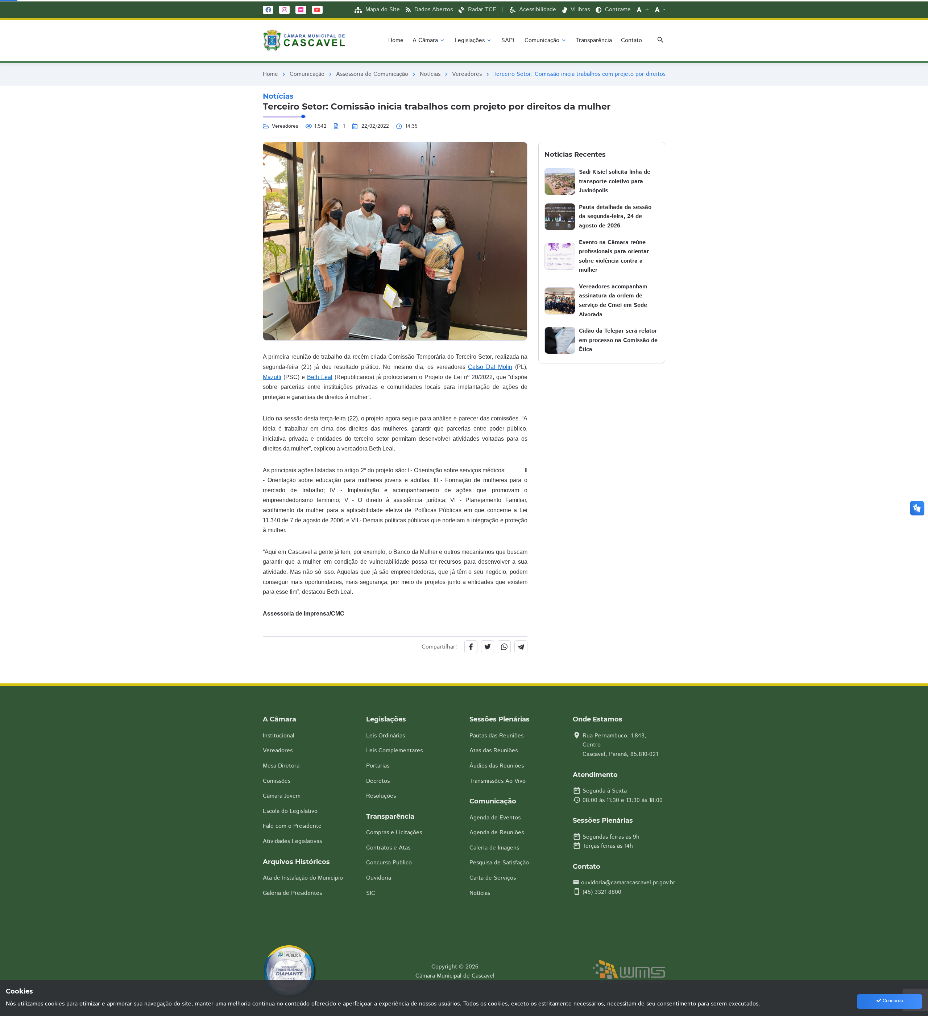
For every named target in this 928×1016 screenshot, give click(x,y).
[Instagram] (284, 9)
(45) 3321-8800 (602, 892)
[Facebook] (268, 9)
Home (270, 74)
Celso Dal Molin (490, 367)
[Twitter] (487, 646)
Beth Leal (319, 377)
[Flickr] (300, 9)
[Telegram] (520, 646)
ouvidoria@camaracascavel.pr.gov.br (628, 883)
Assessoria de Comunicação (372, 74)
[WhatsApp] (504, 646)
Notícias (430, 74)
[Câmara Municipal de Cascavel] (305, 40)
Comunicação (307, 74)
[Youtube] (317, 9)
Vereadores (467, 74)
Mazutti (272, 377)
